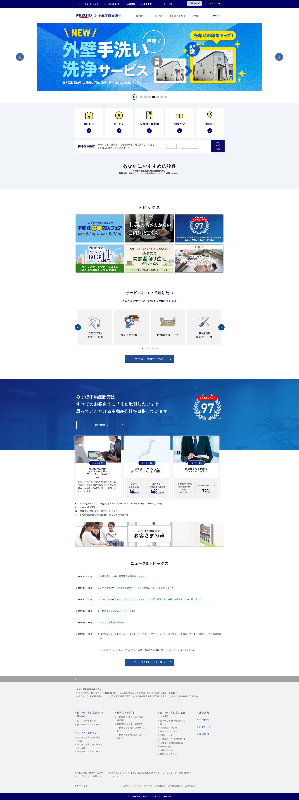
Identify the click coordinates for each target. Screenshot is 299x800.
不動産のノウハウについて (173, 739)
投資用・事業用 (177, 15)
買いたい (140, 15)
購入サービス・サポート (88, 724)
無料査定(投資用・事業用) (129, 724)
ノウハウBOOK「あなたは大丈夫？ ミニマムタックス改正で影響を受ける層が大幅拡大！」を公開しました (151, 599)
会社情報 (131, 4)
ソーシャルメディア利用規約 (175, 773)
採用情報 (147, 4)
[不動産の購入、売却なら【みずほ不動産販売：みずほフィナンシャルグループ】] (102, 15)
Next (279, 57)
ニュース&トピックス (88, 4)
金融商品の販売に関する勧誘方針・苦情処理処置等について (102, 773)
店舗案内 (215, 15)
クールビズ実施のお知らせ (113, 622)
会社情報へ (101, 424)
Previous (20, 57)
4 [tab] (153, 96)
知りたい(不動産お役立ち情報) (172, 714)
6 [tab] (161, 96)
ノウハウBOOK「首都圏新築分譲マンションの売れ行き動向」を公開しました (137, 588)
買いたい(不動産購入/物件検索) (90, 714)
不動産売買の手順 (168, 727)
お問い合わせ (113, 4)
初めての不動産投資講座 (171, 743)
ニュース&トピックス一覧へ (149, 662)
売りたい (159, 15)
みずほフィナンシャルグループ (137, 786)
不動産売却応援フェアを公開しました (118, 611)
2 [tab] (145, 96)
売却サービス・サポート (88, 751)
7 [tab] (165, 96)
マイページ (215, 3)
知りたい (196, 15)
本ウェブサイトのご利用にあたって (91, 776)
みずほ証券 (190, 786)
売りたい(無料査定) (87, 733)
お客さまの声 (166, 750)
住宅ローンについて (169, 731)
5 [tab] (157, 96)
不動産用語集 (166, 746)
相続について (166, 735)
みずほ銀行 (160, 786)
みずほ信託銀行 (175, 786)
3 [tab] (149, 96)
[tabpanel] (149, 57)
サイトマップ (166, 4)
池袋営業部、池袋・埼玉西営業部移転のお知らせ (123, 576)
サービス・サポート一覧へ (149, 358)
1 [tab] (141, 96)
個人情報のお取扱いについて (146, 773)
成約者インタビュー (169, 754)
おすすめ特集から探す (87, 720)
